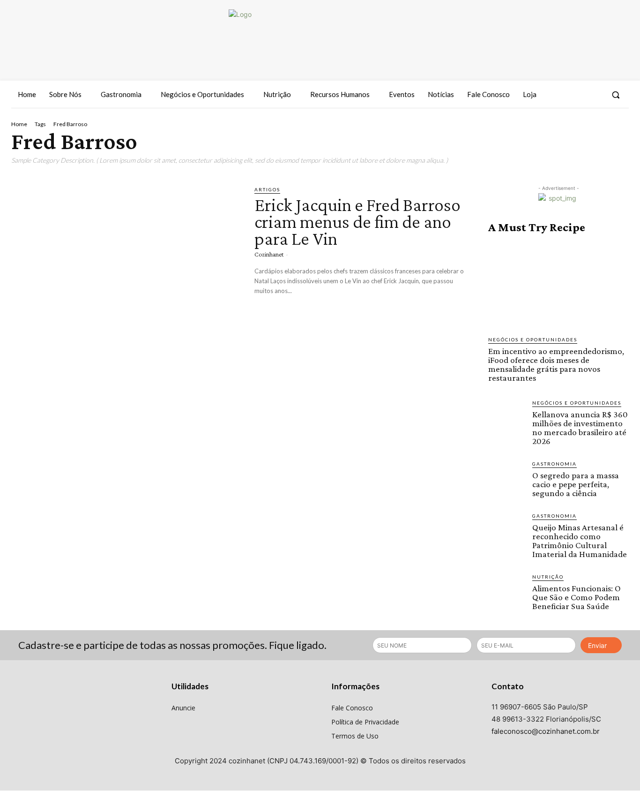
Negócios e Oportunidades (532, 339)
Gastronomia (554, 464)
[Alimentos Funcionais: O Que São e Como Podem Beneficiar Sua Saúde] (506, 591)
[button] (616, 95)
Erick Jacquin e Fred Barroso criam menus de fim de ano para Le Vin (357, 221)
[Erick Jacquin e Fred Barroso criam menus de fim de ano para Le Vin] (125, 252)
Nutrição (548, 577)
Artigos (267, 189)
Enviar (597, 645)
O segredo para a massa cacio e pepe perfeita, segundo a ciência (575, 484)
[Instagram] (576, 94)
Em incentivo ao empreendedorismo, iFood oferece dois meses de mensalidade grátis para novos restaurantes (556, 364)
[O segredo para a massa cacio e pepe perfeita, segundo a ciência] (506, 478)
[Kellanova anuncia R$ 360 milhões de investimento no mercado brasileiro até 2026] (506, 417)
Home (19, 124)
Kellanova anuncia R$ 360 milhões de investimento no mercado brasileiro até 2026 (580, 427)
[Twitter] (594, 94)
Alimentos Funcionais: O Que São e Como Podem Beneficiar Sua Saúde (576, 597)
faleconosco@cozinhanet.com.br (545, 731)
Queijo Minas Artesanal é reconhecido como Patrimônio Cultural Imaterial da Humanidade (579, 540)
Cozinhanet (268, 254)
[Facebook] (559, 94)
